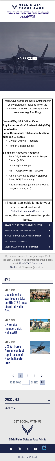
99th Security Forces (16, 241)
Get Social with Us (28, 421)
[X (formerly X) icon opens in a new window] (27, 449)
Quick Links (12, 399)
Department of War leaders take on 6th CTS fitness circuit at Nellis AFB (16, 302)
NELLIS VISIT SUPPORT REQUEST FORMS (23, 225)
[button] (5, 6)
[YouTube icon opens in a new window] (35, 449)
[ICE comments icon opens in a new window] (44, 448)
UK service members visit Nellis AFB (13, 328)
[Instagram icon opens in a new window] (19, 449)
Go (42, 382)
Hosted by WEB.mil (27, 457)
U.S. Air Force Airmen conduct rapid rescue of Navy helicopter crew (14, 354)
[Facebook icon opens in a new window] (11, 449)
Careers (10, 407)
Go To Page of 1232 (24, 382)
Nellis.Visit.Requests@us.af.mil (27, 211)
